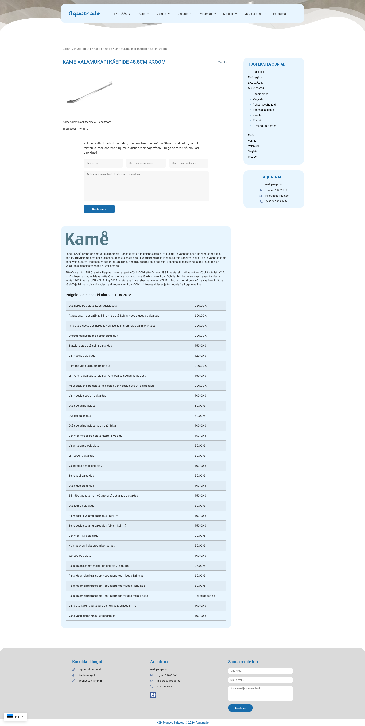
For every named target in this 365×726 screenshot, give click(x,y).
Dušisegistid (255, 77)
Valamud (206, 13)
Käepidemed (102, 49)
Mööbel (228, 13)
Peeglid (257, 115)
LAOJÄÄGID (122, 13)
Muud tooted (253, 13)
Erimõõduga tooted (265, 125)
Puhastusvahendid (264, 104)
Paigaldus (280, 13)
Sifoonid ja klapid (263, 109)
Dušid (141, 13)
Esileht (67, 49)
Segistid (183, 13)
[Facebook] (153, 695)
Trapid (257, 120)
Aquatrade (84, 13)
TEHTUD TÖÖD (257, 72)
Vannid (161, 13)
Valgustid (258, 99)
